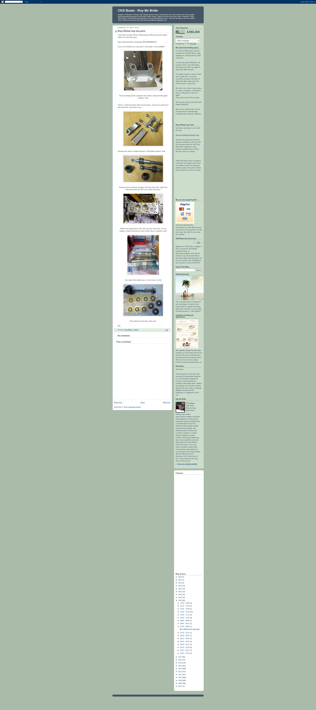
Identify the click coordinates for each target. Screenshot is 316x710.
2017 (180, 657)
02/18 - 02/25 (185, 647)
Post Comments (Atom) (132, 407)
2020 (180, 594)
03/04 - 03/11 (185, 644)
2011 (180, 674)
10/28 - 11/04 (185, 618)
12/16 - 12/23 (185, 606)
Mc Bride (191, 403)
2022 (180, 589)
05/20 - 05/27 (185, 636)
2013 (180, 669)
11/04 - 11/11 (185, 615)
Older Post (166, 402)
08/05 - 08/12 (185, 623)
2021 (180, 592)
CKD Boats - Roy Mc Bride (138, 10)
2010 (180, 677)
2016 (180, 660)
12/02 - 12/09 (185, 609)
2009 (180, 680)
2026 (180, 577)
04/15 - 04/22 (185, 641)
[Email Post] (166, 330)
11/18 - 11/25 (185, 612)
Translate (192, 44)
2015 (180, 663)
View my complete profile (187, 464)
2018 (180, 600)
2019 (180, 597)
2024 (180, 583)
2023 (180, 586)
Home (142, 402)
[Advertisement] (185, 533)
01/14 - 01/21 (185, 650)
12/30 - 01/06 (185, 603)
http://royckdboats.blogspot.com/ (187, 135)
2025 (180, 580)
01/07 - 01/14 (185, 653)
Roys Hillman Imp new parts (190, 629)
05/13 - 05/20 (185, 638)
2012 (180, 672)
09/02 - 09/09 (185, 620)
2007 (180, 686)
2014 (180, 666)
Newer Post (118, 402)
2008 (180, 683)
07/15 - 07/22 (185, 633)
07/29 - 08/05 (185, 626)
